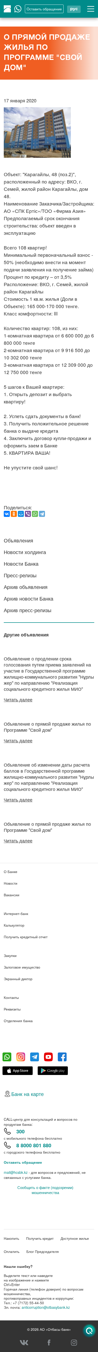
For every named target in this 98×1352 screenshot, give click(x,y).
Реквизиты (12, 1009)
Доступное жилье (75, 1238)
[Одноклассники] (14, 514)
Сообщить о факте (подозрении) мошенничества (45, 1190)
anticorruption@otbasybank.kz (46, 1307)
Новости (10, 883)
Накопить (11, 1238)
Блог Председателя (42, 1251)
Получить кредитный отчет (25, 936)
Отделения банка (18, 1020)
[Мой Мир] (21, 514)
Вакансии (11, 894)
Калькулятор (14, 925)
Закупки (10, 955)
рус (74, 8)
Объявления (18, 540)
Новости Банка (21, 563)
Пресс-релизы (20, 575)
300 (20, 1131)
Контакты (11, 997)
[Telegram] (42, 514)
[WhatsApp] (35, 514)
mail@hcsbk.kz (16, 1172)
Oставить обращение (44, 8)
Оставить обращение (23, 1162)
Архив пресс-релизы (27, 610)
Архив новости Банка (28, 598)
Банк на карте (27, 1093)
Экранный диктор (18, 978)
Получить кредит (40, 1238)
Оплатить (11, 1251)
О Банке (10, 871)
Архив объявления (25, 586)
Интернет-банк (16, 913)
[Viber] (28, 514)
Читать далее (18, 699)
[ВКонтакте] (7, 514)
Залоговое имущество (22, 967)
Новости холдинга (25, 552)
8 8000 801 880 (33, 1145)
